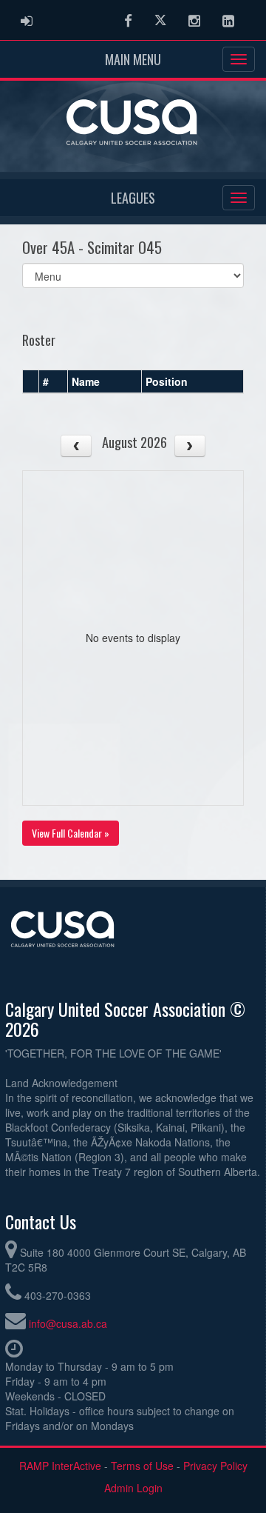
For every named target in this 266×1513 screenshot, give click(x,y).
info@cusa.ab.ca (68, 1323)
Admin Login (133, 1487)
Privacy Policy (215, 1465)
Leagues (133, 197)
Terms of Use (142, 1465)
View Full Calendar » (70, 833)
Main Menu (133, 59)
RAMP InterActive (60, 1465)
